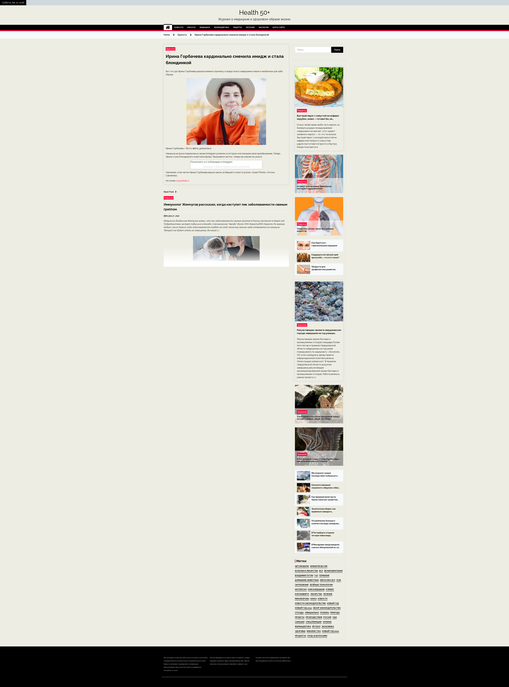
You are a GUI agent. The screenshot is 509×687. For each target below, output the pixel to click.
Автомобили (302, 566)
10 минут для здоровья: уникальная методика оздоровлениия (314, 187)
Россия (327, 617)
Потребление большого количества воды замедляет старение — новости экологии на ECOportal (325, 522)
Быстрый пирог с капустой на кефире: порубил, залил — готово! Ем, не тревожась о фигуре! (318, 118)
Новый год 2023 (303, 608)
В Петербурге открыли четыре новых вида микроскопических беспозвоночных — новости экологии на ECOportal (324, 534)
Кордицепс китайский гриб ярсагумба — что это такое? (325, 256)
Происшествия (314, 617)
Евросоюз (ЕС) (327, 580)
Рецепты (237, 27)
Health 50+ (254, 12)
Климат (330, 589)
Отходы (299, 613)
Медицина (205, 27)
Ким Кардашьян (316, 589)
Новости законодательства (310, 603)
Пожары (324, 613)
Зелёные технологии (321, 585)
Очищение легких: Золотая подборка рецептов (315, 230)
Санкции (299, 622)
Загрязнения (301, 585)
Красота (191, 27)
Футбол (316, 626)
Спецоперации (314, 622)
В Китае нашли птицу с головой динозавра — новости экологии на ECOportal (319, 460)
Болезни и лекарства (306, 571)
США (334, 617)
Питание (250, 27)
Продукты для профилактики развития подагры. (323, 268)
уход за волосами (317, 636)
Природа (335, 613)
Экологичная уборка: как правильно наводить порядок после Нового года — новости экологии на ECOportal (324, 510)
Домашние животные (307, 580)
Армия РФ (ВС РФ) (318, 566)
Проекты (299, 617)
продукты (300, 636)
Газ (316, 575)
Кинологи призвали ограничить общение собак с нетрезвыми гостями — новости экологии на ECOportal (325, 486)
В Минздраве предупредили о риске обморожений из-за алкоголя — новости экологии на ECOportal (325, 546)
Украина (327, 622)
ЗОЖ (338, 580)
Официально (312, 613)
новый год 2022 (330, 631)
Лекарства (316, 594)
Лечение (327, 594)
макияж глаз (314, 631)
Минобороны (302, 599)
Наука (313, 599)
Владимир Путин (304, 575)
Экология (264, 27)
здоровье (300, 631)
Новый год (333, 603)
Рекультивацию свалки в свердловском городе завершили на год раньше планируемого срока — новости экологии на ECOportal (319, 332)
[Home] (168, 27)
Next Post (169, 192)
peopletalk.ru (182, 180)
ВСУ (321, 571)
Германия (324, 575)
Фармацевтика (221, 27)
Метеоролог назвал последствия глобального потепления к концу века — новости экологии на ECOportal (324, 474)
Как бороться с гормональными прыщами (324, 244)
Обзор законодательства (327, 608)
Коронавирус (302, 594)
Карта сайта (279, 27)
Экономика (328, 626)
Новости (178, 27)
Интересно (301, 589)
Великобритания (333, 571)
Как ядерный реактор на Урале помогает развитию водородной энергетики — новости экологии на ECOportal (324, 498)
